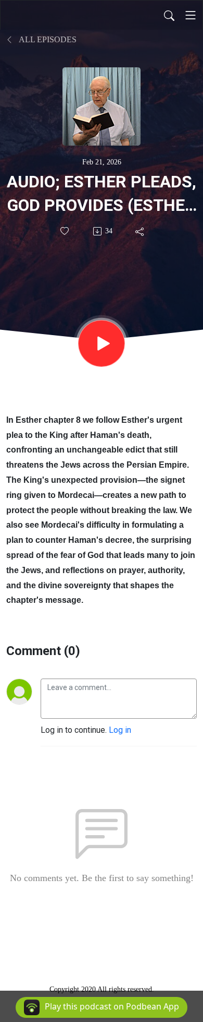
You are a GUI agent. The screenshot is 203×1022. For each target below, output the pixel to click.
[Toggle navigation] (190, 15)
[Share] (140, 231)
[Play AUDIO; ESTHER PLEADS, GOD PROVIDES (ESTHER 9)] (101, 343)
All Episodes (47, 39)
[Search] (169, 15)
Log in (120, 730)
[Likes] (65, 230)
